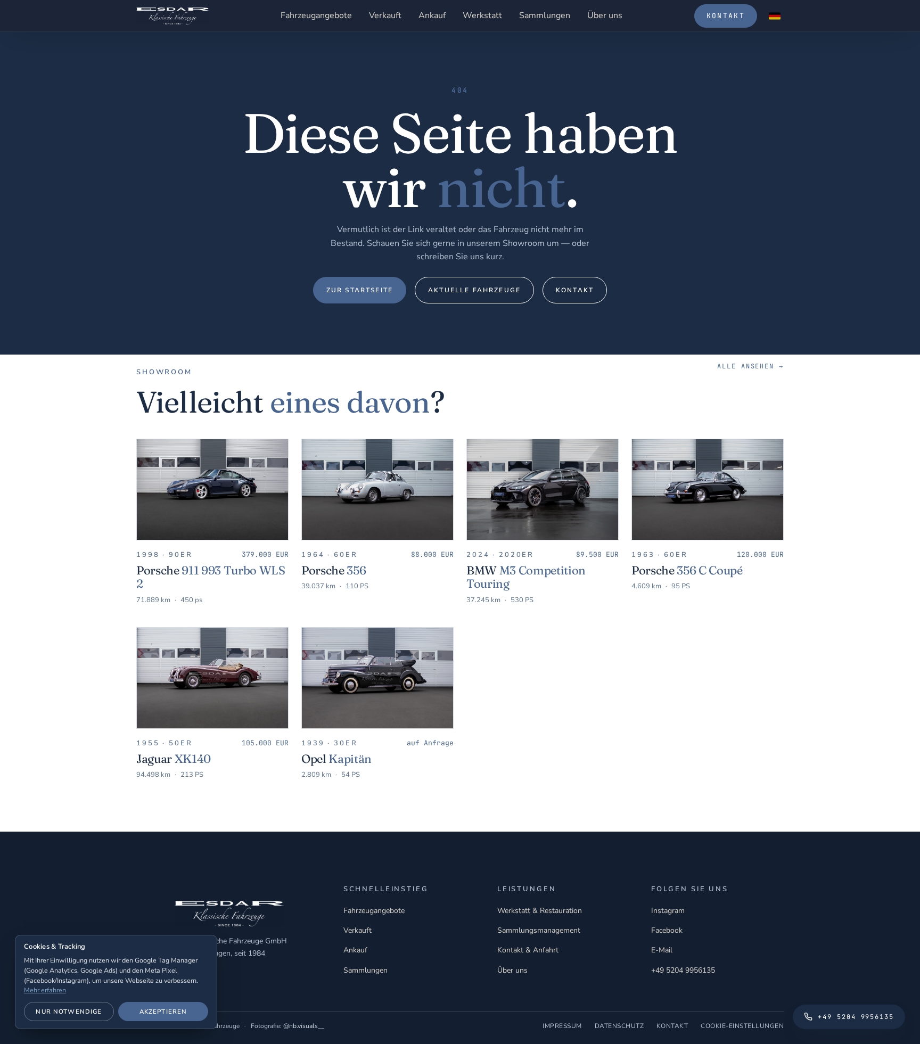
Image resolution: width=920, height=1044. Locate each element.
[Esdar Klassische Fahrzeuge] (172, 16)
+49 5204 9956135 (683, 970)
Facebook (667, 930)
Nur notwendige (69, 1011)
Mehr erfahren (45, 989)
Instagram (668, 911)
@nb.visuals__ (303, 1026)
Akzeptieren (163, 1011)
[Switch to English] (775, 16)
